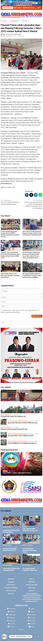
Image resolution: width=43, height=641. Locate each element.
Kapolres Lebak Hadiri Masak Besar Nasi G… (9, 549)
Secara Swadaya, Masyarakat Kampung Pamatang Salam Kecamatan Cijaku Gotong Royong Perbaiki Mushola (31, 255)
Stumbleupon (12, 614)
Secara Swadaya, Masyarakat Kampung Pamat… (29, 550)
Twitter (32, 608)
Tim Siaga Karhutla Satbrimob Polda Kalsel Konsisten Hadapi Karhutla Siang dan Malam (31, 275)
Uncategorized (6, 414)
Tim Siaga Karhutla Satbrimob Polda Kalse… (30, 569)
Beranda (11, 579)
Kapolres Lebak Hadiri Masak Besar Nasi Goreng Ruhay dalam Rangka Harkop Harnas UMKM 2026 (10, 255)
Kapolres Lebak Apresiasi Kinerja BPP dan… (14, 429)
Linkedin (32, 617)
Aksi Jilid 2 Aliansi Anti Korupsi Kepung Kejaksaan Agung (10, 202)
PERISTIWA (31, 587)
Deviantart (12, 620)
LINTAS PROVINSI (32, 585)
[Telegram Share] (36, 195)
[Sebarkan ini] (27, 195)
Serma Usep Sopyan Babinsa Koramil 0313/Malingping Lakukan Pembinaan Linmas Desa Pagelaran (33, 204)
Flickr (32, 626)
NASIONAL (31, 582)
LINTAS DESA (10, 585)
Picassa (12, 626)
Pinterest (12, 611)
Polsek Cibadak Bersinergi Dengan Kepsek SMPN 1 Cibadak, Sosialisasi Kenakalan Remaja (10, 233)
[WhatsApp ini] (40, 195)
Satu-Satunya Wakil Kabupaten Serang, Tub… (30, 529)
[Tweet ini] (31, 195)
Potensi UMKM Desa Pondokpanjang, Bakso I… (22, 443)
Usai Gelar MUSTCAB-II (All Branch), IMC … (21, 435)
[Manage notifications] (38, 636)
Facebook (12, 608)
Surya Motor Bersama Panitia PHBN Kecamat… (23, 423)
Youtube (32, 623)
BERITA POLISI (7, 527)
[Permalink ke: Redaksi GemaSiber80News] (3, 35)
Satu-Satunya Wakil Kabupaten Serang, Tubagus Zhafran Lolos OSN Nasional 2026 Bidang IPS (32, 233)
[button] (4, 637)
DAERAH (14, 421)
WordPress (32, 614)
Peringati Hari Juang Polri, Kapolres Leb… (13, 416)
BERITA (10, 421)
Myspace (32, 620)
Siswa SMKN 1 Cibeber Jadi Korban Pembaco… (17, 473)
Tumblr (33, 611)
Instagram (12, 617)
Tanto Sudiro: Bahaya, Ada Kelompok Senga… (11, 569)
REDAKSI (11, 593)
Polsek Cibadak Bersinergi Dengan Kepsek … (11, 531)
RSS (22, 629)
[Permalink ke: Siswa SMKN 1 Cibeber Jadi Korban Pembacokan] (21, 464)
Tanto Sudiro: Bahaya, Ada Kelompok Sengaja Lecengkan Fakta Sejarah (10, 275)
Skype (12, 623)
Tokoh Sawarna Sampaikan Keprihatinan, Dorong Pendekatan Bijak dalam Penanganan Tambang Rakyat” (31, 597)
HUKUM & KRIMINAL (11, 587)
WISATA (31, 590)
